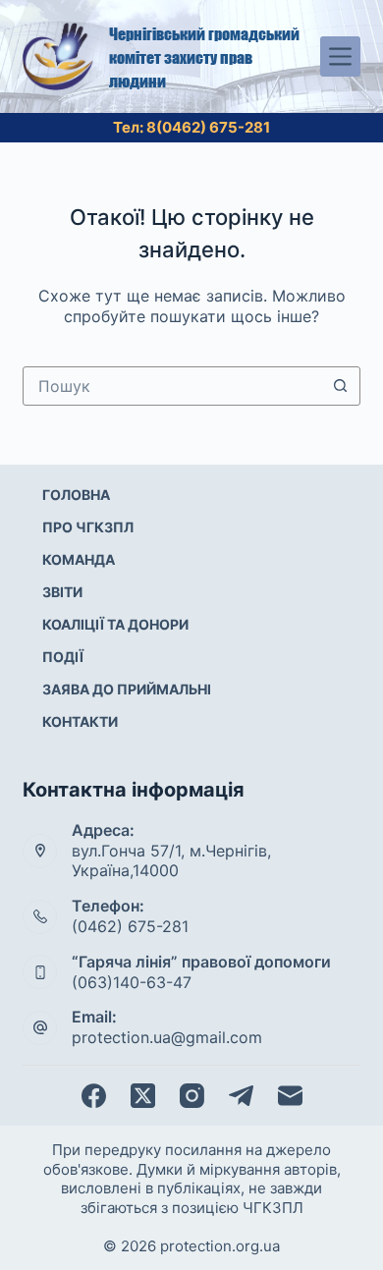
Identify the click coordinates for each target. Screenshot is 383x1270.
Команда (78, 559)
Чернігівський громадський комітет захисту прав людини (204, 57)
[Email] (290, 1095)
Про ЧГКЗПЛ (88, 527)
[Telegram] (241, 1095)
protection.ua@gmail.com (167, 1037)
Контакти (80, 721)
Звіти (62, 591)
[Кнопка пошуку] (340, 386)
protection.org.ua (220, 1246)
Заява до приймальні (126, 689)
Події (62, 656)
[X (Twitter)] (143, 1095)
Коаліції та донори (115, 624)
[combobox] (172, 386)
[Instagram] (192, 1095)
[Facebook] (94, 1095)
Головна (76, 494)
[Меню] (340, 56)
